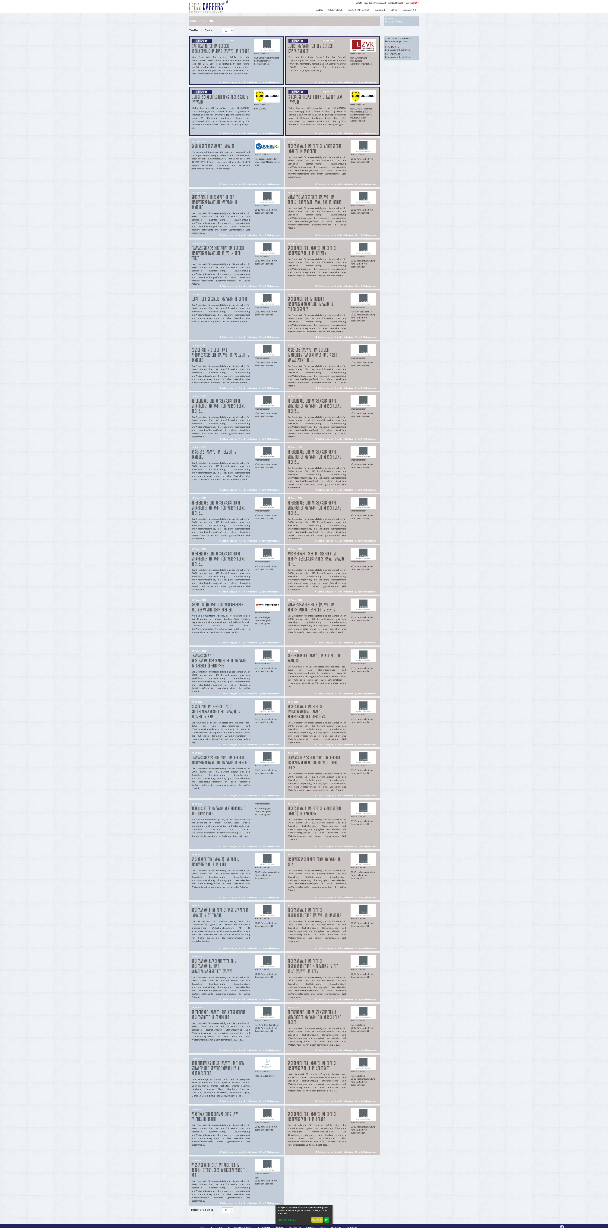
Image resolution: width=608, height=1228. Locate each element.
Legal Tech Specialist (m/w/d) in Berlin (219, 299)
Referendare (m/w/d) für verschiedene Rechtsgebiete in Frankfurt (219, 1015)
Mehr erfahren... (287, 1219)
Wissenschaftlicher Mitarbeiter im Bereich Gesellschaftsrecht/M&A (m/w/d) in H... (316, 559)
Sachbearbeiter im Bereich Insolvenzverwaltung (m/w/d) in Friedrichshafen (310, 304)
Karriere (380, 10)
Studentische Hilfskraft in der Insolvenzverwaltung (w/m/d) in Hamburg (214, 202)
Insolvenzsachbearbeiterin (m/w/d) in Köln (314, 862)
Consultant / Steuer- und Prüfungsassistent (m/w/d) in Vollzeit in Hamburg (220, 355)
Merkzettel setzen (248, 82)
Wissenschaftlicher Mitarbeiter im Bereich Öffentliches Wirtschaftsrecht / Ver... (220, 1170)
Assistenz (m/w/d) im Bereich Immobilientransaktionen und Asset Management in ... (312, 355)
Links (394, 10)
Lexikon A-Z (409, 10)
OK (326, 1219)
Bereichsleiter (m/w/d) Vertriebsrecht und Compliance (218, 811)
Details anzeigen (229, 82)
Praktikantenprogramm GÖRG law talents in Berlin (215, 1116)
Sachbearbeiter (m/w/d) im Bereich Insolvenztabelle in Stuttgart (312, 1066)
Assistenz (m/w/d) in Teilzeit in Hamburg (214, 454)
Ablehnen (317, 1219)
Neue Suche (390, 18)
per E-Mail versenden (271, 82)
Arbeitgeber (335, 10)
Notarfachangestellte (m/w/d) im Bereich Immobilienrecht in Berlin (311, 607)
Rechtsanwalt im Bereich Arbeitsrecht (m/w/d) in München (315, 149)
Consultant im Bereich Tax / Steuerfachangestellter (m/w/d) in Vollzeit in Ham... (216, 712)
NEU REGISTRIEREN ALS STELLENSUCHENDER (383, 3)
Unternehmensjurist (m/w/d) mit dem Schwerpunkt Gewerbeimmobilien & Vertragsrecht (218, 1068)
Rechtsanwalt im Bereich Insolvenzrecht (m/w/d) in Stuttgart (220, 913)
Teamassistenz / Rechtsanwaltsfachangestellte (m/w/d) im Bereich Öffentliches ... (219, 661)
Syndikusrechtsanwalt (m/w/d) (213, 146)
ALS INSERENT (412, 3)
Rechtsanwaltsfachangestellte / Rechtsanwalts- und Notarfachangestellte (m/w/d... (214, 966)
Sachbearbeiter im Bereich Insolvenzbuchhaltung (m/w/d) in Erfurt (220, 48)
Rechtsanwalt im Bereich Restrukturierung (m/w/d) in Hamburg (314, 913)
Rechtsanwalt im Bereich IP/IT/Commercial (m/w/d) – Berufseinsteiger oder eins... (307, 712)
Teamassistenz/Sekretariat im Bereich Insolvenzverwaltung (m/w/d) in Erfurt (220, 760)
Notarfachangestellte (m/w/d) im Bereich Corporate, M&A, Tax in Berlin (315, 200)
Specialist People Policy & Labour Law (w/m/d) (315, 99)
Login (359, 3)
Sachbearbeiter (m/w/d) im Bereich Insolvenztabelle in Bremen (312, 250)
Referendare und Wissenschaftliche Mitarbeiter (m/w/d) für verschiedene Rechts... (218, 406)
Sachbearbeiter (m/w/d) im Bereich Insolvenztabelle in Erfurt (312, 1116)
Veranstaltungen (359, 10)
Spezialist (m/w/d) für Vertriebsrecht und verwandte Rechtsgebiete (218, 607)
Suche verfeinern (393, 21)
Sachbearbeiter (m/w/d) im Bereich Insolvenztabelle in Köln (216, 862)
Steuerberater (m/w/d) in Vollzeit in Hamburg (314, 658)
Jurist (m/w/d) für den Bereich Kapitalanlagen (310, 48)
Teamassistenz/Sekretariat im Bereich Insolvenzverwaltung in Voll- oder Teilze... (218, 253)
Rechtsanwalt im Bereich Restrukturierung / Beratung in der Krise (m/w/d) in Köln (313, 966)
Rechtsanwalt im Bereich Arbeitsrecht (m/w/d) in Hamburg (315, 811)
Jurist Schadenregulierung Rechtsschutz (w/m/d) (220, 99)
